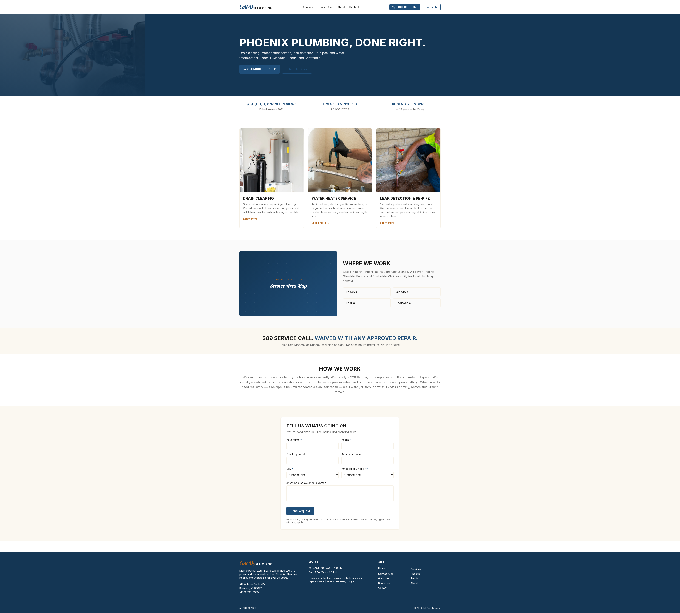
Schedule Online (297, 69)
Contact (354, 7)
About (341, 7)
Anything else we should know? (306, 482)
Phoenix (351, 292)
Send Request (300, 511)
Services (308, 7)
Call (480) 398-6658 (261, 69)
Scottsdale (403, 303)
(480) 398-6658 (249, 592)
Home (381, 568)
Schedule (432, 7)
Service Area (325, 7)
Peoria (350, 303)
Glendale (402, 292)
